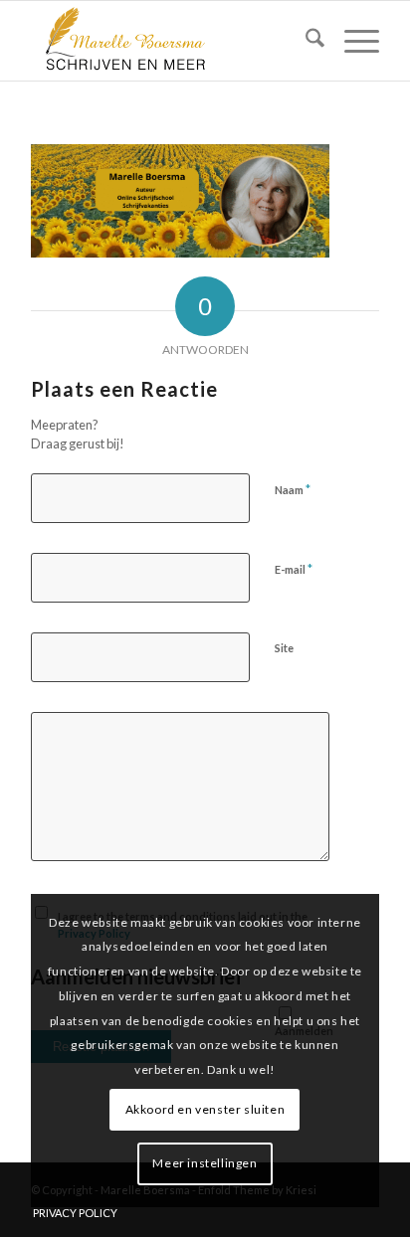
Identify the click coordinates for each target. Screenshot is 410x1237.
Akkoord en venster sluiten (205, 1109)
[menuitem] (305, 41)
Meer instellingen (204, 1162)
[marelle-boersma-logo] (170, 41)
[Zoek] (305, 41)
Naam (292, 489)
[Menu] (351, 41)
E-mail (293, 569)
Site (284, 647)
